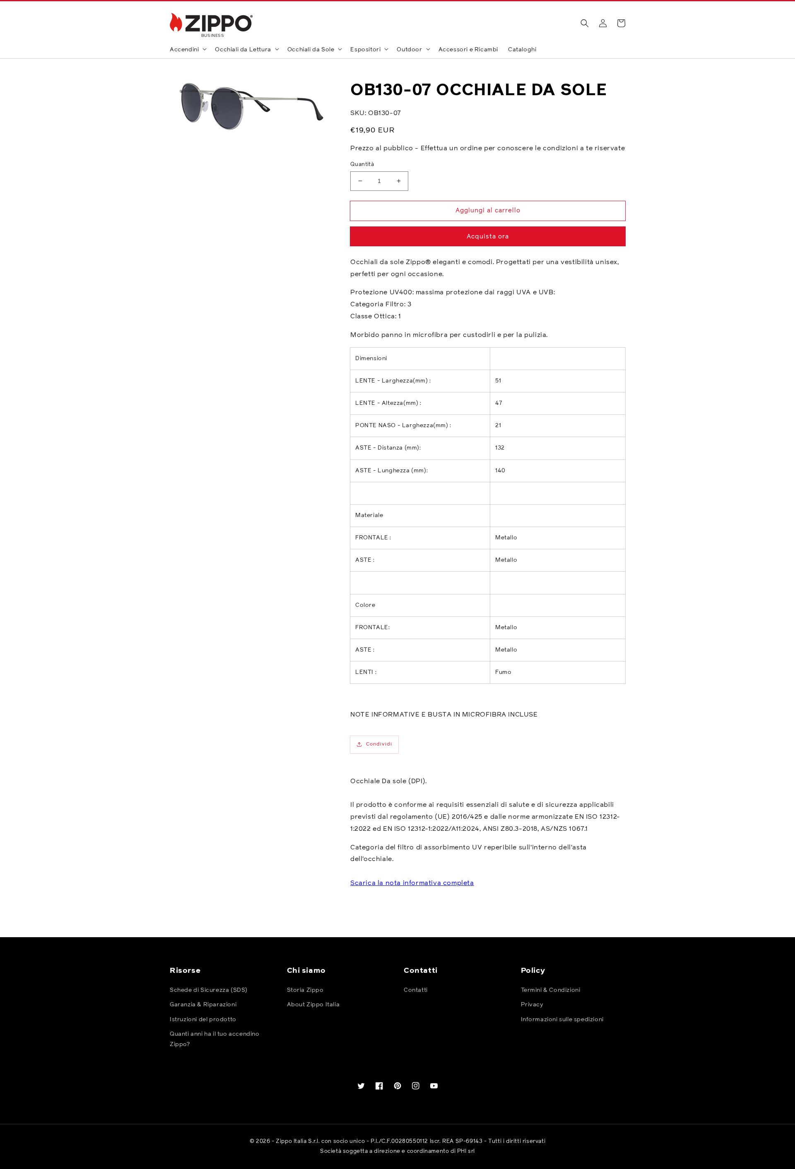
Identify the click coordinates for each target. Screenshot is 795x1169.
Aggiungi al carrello (487, 210)
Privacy (532, 1005)
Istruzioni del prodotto (203, 1019)
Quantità (362, 164)
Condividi (379, 744)
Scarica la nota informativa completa (412, 883)
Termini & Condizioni (551, 990)
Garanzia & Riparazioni (203, 1005)
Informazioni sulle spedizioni (562, 1019)
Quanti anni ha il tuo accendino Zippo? (215, 1039)
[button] (585, 23)
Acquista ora (488, 236)
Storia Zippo (305, 990)
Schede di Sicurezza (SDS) (209, 990)
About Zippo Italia (313, 1005)
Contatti (416, 990)
